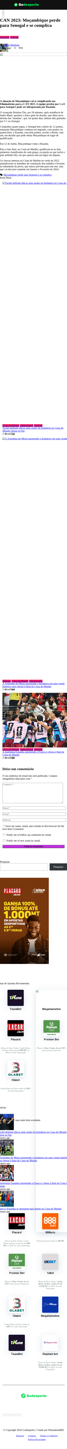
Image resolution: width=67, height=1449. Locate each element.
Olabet (16, 1080)
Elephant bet (50, 1354)
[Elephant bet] (50, 1350)
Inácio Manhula (11, 45)
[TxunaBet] (15, 1005)
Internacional (26, 425)
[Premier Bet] (51, 1035)
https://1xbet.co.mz (12, 1415)
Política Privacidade (37, 1439)
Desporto (4, 37)
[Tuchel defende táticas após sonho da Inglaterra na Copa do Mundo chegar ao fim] (33, 303)
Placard (15, 1039)
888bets (50, 1232)
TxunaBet (15, 1009)
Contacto (32, 1436)
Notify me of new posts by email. (23, 840)
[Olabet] (15, 1076)
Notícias (14, 37)
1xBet (50, 1273)
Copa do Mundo (10, 425)
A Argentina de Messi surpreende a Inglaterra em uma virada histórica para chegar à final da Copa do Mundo (33, 685)
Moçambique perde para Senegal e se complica (27, 174)
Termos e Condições (49, 1436)
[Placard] (15, 1035)
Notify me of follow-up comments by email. (28, 834)
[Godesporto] (26, 7)
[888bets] (50, 1228)
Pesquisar (5, 861)
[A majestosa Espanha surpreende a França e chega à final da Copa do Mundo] (33, 720)
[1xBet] (50, 1269)
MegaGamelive (50, 1315)
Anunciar (20, 1436)
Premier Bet (16, 1273)
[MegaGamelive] (50, 1311)
